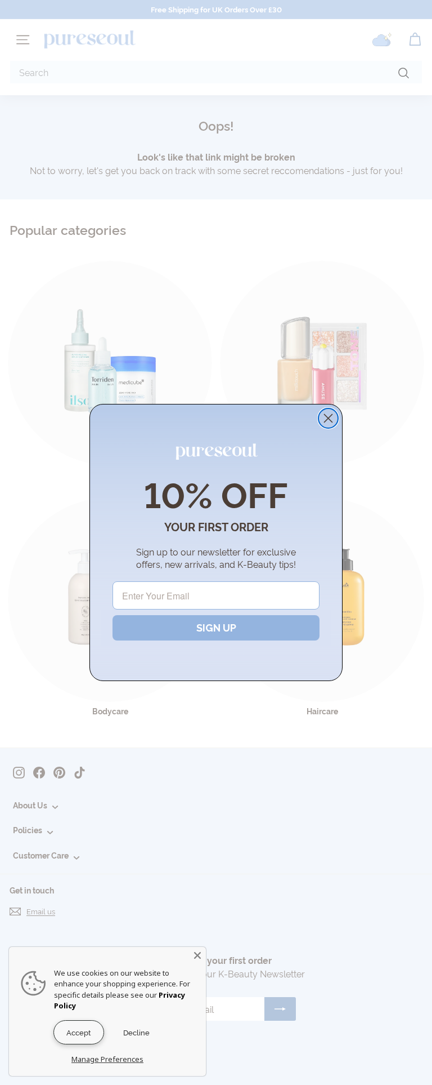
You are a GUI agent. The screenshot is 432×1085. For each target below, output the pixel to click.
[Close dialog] (328, 418)
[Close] (197, 955)
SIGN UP (216, 628)
